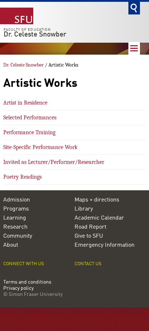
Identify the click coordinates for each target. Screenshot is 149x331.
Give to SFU (88, 236)
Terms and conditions (27, 282)
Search (134, 8)
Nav (134, 48)
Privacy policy (18, 288)
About (10, 245)
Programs (16, 209)
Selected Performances (29, 117)
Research (15, 227)
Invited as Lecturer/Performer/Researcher (53, 162)
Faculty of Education (27, 29)
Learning (14, 218)
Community (17, 236)
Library (83, 209)
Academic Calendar (99, 218)
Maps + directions (96, 200)
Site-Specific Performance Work (40, 147)
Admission (16, 200)
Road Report (90, 227)
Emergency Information (104, 245)
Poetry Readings (22, 177)
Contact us (88, 264)
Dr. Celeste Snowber (35, 34)
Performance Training (29, 132)
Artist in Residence (25, 102)
